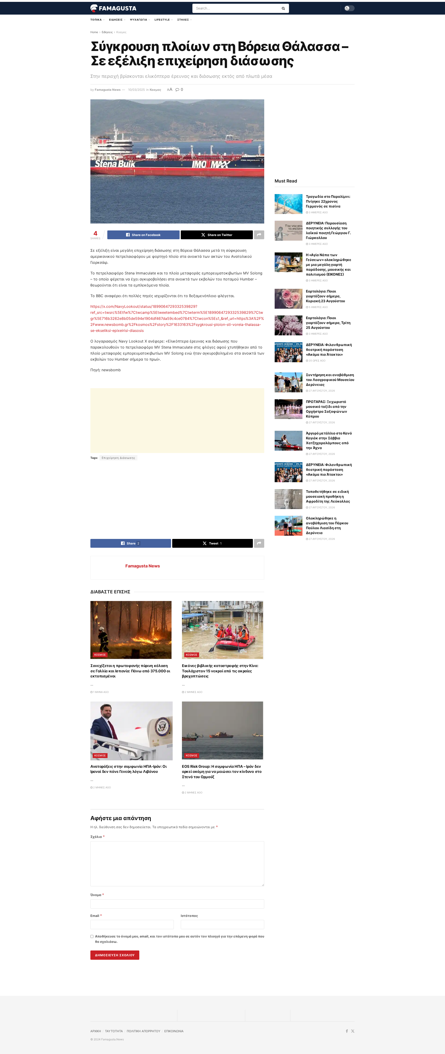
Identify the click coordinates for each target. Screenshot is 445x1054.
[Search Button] (284, 8)
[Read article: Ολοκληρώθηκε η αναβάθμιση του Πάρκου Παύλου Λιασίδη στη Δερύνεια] (288, 526)
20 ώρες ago (316, 360)
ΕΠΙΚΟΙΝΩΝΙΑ (174, 1031)
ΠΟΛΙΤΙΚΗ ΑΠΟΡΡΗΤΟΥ (143, 1031)
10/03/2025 (136, 89)
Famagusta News (108, 89)
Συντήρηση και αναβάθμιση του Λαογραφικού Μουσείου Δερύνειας (330, 380)
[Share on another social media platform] (259, 234)
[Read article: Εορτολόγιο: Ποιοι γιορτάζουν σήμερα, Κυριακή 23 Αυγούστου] (288, 299)
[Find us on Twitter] (353, 1031)
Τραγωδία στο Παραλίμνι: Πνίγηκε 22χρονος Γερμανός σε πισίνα (328, 201)
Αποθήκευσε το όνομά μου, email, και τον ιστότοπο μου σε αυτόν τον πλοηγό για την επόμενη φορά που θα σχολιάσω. (179, 938)
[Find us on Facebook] (347, 1031)
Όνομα (97, 895)
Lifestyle (162, 19)
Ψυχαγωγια (138, 19)
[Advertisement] (177, 420)
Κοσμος (121, 32)
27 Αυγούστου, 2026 (321, 390)
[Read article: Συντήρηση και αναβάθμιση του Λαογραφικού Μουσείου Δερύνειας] (288, 382)
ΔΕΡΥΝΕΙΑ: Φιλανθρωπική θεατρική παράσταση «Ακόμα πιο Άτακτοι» (329, 350)
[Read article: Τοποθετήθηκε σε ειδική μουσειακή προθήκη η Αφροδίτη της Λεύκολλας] (288, 499)
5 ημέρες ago (318, 307)
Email (96, 915)
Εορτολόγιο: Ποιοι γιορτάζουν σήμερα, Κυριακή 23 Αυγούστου (325, 296)
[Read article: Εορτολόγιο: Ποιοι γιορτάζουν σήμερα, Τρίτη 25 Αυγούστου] (288, 325)
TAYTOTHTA (114, 1031)
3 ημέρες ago (318, 212)
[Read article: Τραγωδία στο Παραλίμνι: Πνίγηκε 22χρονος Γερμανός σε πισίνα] (288, 204)
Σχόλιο (97, 836)
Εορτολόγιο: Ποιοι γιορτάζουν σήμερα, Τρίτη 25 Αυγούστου (328, 323)
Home (94, 32)
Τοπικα (96, 19)
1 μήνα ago (100, 692)
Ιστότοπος (189, 916)
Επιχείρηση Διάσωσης (118, 457)
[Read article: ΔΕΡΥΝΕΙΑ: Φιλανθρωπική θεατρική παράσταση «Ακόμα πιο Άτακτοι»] (288, 352)
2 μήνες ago (193, 692)
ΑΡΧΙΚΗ (95, 1031)
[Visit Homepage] (113, 8)
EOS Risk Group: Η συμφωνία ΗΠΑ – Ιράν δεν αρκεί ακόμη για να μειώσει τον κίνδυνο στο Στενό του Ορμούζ (222, 771)
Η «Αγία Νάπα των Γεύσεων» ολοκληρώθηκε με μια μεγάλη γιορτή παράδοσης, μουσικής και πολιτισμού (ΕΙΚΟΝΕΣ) (328, 265)
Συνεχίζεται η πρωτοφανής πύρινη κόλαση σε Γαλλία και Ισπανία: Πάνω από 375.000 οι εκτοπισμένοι (130, 670)
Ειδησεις (116, 19)
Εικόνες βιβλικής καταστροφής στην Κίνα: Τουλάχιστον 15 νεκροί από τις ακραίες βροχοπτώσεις (220, 670)
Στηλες (183, 19)
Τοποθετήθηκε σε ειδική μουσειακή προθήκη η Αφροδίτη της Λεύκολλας (328, 496)
